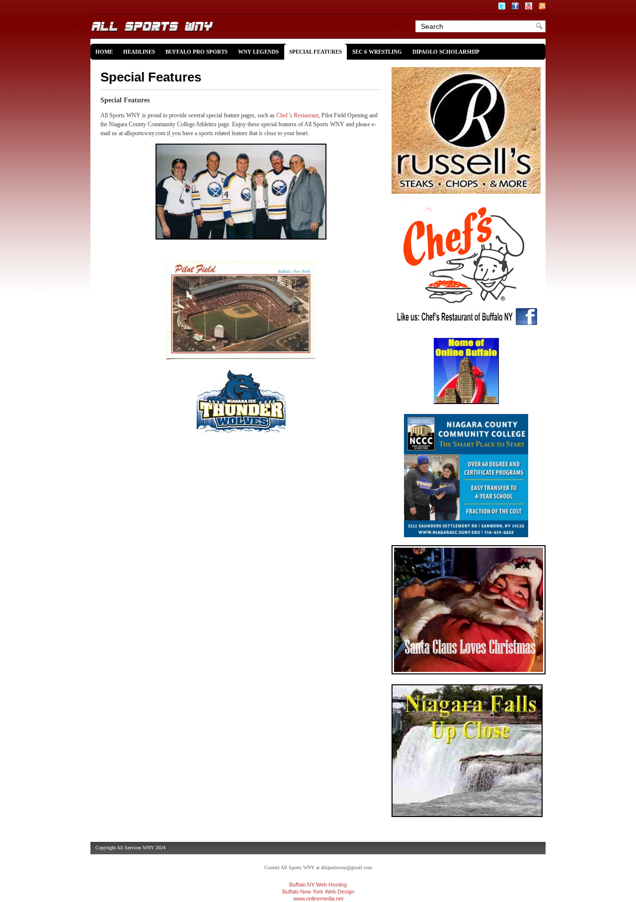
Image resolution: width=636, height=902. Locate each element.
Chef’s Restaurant (297, 115)
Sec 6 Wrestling (377, 52)
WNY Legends (258, 52)
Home (104, 52)
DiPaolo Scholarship (445, 52)
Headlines (139, 52)
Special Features (315, 52)
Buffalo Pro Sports (196, 52)
